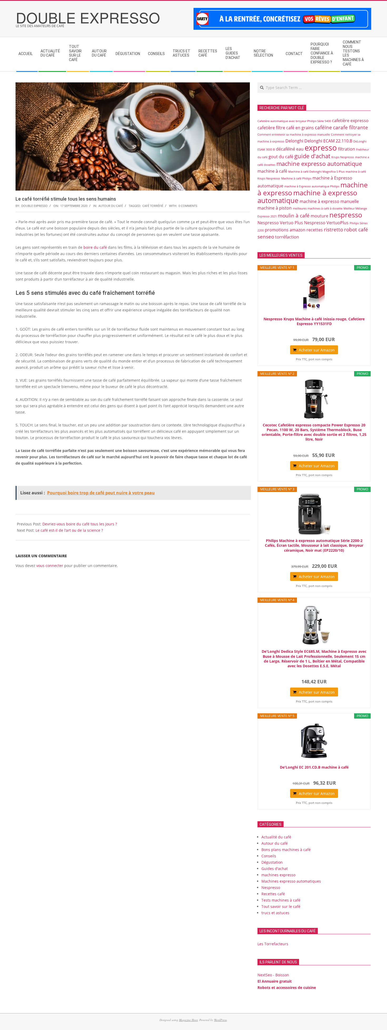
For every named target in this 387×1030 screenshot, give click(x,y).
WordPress (220, 1020)
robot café (356, 229)
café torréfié (152, 206)
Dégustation (272, 862)
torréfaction (287, 237)
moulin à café (294, 215)
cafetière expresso (350, 120)
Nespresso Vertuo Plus (280, 223)
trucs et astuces (275, 912)
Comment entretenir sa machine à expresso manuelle (293, 134)
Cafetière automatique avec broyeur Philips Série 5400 (294, 121)
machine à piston (274, 208)
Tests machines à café (280, 900)
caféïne (323, 127)
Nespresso (270, 887)
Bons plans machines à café (286, 849)
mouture (319, 216)
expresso (321, 147)
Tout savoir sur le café (280, 906)
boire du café (95, 247)
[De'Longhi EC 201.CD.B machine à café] (314, 741)
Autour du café (110, 206)
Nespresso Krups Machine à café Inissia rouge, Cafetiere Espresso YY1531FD (314, 321)
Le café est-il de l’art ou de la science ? (69, 530)
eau (300, 149)
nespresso (345, 215)
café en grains (300, 128)
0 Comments (187, 206)
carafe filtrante (350, 127)
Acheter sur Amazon (317, 349)
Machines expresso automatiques (291, 881)
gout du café (281, 157)
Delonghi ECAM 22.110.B (328, 141)
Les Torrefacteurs (272, 943)
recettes (314, 230)
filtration (346, 149)
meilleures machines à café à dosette (318, 208)
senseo (265, 236)
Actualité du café (276, 836)
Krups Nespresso (342, 157)
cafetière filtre (271, 128)
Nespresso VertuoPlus (326, 223)
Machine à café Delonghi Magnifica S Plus (316, 171)
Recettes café (273, 893)
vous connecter (49, 565)
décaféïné (285, 149)
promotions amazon (285, 230)
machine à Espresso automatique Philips (311, 186)
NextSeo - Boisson (273, 974)
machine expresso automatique (319, 163)
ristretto (333, 229)
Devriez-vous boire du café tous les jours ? (79, 523)
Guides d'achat (274, 868)
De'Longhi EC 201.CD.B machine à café (314, 767)
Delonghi (294, 141)
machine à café (272, 171)
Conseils (268, 855)
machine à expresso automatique (307, 196)
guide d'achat (312, 156)
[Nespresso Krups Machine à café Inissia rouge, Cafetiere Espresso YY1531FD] (314, 293)
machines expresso (278, 874)
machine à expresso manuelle (329, 201)
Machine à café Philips (296, 178)
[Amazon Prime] (314, 331)
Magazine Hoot (188, 1020)
